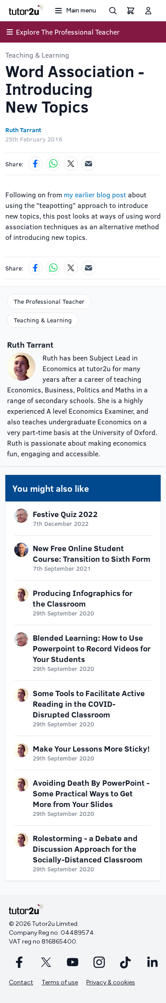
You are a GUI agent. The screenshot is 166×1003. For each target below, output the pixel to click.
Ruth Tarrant (23, 129)
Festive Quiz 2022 (65, 514)
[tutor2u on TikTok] (125, 962)
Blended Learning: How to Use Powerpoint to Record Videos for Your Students (92, 648)
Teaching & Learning (37, 54)
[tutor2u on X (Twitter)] (46, 962)
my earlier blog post (95, 194)
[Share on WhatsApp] (53, 164)
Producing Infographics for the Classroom (82, 598)
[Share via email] (88, 164)
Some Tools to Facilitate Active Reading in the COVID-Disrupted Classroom (89, 704)
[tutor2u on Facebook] (19, 962)
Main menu (81, 10)
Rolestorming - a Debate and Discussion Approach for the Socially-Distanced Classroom (88, 849)
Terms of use (60, 982)
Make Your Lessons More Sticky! (91, 748)
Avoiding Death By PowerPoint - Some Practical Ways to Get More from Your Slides (91, 793)
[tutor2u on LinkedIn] (152, 962)
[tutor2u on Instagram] (99, 962)
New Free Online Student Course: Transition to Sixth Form (92, 553)
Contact (21, 982)
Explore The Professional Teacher (68, 31)
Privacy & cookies (110, 982)
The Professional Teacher (49, 301)
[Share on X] (71, 164)
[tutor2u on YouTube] (72, 962)
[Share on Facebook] (35, 164)
